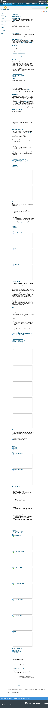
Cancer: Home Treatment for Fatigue (18, 336)
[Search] (47, 8)
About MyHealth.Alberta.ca (27, 3)
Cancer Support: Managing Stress (18, 341)
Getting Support (3, 30)
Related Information (3, 31)
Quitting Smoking (15, 346)
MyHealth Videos (14, 3)
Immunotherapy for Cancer (17, 228)
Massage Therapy (15, 449)
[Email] (41, 11)
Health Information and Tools (7, 3)
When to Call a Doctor (4, 21)
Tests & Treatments (10, 5)
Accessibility (7, 704)
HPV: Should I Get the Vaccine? (17, 74)
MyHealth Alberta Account (43, 3)
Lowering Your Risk (3, 16)
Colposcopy (14, 158)
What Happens (3, 19)
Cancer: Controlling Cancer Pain (18, 56)
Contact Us (27, 698)
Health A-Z (1, 5)
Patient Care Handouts (24, 5)
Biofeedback (15, 448)
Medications (14, 5)
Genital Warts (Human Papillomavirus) (18, 652)
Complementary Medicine (17, 651)
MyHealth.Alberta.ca (5, 8)
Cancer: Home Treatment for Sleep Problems (19, 340)
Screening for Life (38, 20)
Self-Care (2, 27)
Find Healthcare (20, 3)
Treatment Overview (4, 24)
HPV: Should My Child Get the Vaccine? (19, 53)
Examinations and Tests (4, 22)
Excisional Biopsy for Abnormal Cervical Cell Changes (21, 160)
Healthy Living (5, 5)
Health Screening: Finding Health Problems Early (20, 653)
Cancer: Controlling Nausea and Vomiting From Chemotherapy (22, 333)
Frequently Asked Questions (21, 698)
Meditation (14, 450)
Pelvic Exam (15, 165)
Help (29, 698)
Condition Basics (3, 13)
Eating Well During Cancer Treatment (18, 342)
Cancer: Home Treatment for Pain (18, 339)
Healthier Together (34, 3)
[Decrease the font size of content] (44, 11)
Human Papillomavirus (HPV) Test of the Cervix (20, 161)
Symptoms (2, 18)
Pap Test (14, 76)
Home (1, 3)
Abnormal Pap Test (16, 650)
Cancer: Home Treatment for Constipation (19, 334)
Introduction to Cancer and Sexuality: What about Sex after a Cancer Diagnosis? (41, 19)
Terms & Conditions (3, 704)
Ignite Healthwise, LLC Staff (19, 668)
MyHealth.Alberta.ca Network (43, 1)
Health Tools (2, 15)
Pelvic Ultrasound (15, 166)
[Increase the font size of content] (46, 11)
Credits (2, 33)
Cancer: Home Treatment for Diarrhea (18, 335)
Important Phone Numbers (13, 698)
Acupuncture (15, 447)
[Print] (43, 11)
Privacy (11, 704)
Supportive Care (3, 25)
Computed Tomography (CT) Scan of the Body (20, 159)
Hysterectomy (15, 227)
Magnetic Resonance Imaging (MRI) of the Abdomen (21, 162)
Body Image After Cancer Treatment (18, 531)
